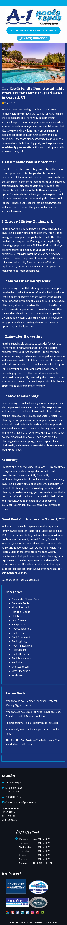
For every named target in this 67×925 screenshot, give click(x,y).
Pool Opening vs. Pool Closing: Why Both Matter (32, 723)
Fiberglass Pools (21, 607)
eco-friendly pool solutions (18, 147)
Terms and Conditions (46, 922)
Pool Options (19, 649)
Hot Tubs (17, 616)
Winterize (17, 675)
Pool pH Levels (20, 654)
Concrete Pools (20, 603)
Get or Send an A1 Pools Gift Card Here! (32, 30)
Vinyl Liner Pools (21, 671)
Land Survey (19, 620)
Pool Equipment (21, 637)
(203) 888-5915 (35, 38)
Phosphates (18, 624)
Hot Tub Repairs (21, 612)
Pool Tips (17, 662)
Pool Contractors (21, 628)
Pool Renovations (21, 658)
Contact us (13, 573)
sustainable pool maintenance (36, 173)
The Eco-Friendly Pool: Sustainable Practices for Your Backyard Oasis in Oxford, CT (33, 93)
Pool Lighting (19, 641)
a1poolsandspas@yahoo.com (20, 802)
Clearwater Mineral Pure (25, 599)
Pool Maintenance (29, 580)
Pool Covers (18, 633)
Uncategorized (20, 666)
